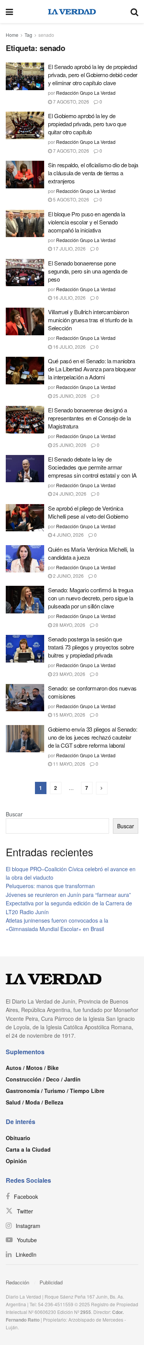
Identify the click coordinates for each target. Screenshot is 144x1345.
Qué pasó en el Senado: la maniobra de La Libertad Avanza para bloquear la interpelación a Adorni (92, 369)
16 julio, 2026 (69, 297)
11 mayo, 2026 (68, 763)
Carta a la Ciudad (28, 1149)
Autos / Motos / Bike (32, 1067)
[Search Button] (134, 11)
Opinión (16, 1161)
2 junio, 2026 (68, 575)
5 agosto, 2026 (70, 199)
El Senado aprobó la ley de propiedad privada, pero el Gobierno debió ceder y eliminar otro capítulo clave (92, 75)
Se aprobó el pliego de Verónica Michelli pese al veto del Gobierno (88, 512)
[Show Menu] (9, 11)
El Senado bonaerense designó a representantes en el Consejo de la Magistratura (89, 418)
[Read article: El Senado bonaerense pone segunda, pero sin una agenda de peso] (25, 273)
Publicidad (51, 1282)
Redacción (17, 1282)
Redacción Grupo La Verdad (86, 92)
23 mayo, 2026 (68, 674)
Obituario (18, 1138)
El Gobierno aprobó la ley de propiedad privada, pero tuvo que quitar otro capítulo (87, 124)
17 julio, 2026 (69, 248)
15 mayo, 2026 (68, 714)
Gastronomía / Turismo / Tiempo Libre (55, 1090)
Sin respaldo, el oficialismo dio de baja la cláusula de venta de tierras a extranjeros (93, 173)
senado (46, 34)
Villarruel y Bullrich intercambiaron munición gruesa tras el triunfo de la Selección (90, 320)
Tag (28, 34)
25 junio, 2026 (69, 395)
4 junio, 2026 (68, 534)
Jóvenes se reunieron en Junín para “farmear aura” (68, 894)
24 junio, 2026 (69, 493)
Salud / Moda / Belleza (34, 1102)
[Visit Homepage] (72, 11)
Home (12, 34)
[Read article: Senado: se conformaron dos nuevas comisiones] (25, 698)
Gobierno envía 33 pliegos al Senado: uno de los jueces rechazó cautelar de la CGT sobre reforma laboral (92, 737)
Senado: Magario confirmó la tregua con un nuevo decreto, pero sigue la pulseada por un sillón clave (90, 598)
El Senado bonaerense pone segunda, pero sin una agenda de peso (87, 271)
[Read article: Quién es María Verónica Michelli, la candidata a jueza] (25, 559)
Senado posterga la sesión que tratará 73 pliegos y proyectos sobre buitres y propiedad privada (91, 647)
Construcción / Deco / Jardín (43, 1079)
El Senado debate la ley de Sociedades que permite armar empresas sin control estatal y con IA (92, 467)
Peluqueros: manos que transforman (50, 886)
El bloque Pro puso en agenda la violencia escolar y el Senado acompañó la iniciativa (86, 222)
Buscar (14, 814)
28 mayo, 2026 (68, 624)
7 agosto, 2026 (70, 101)
